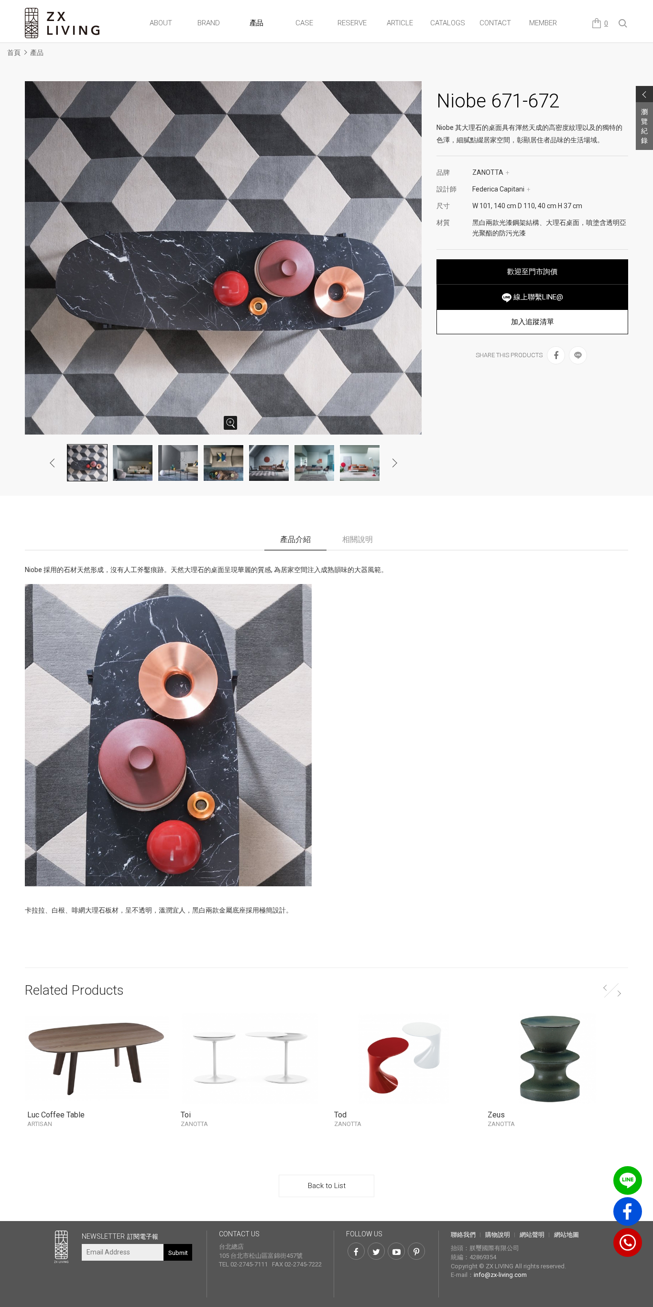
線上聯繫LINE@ (537, 297)
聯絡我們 (463, 1234)
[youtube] (396, 1251)
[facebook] (556, 355)
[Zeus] (557, 1058)
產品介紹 (295, 539)
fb (627, 1211)
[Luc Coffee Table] (97, 1058)
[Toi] (250, 1058)
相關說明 (357, 539)
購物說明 (497, 1234)
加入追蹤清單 (532, 322)
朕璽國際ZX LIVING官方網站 (63, 23)
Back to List (327, 1185)
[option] (223, 258)
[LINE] (578, 355)
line (627, 1180)
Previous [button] (52, 463)
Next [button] (394, 463)
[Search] (623, 24)
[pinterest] (416, 1251)
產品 (37, 52)
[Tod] (404, 1058)
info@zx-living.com (500, 1274)
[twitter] (376, 1251)
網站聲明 (532, 1234)
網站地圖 (566, 1234)
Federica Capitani (501, 189)
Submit (178, 1252)
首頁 (14, 52)
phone (627, 1242)
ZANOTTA (491, 172)
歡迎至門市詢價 (532, 271)
